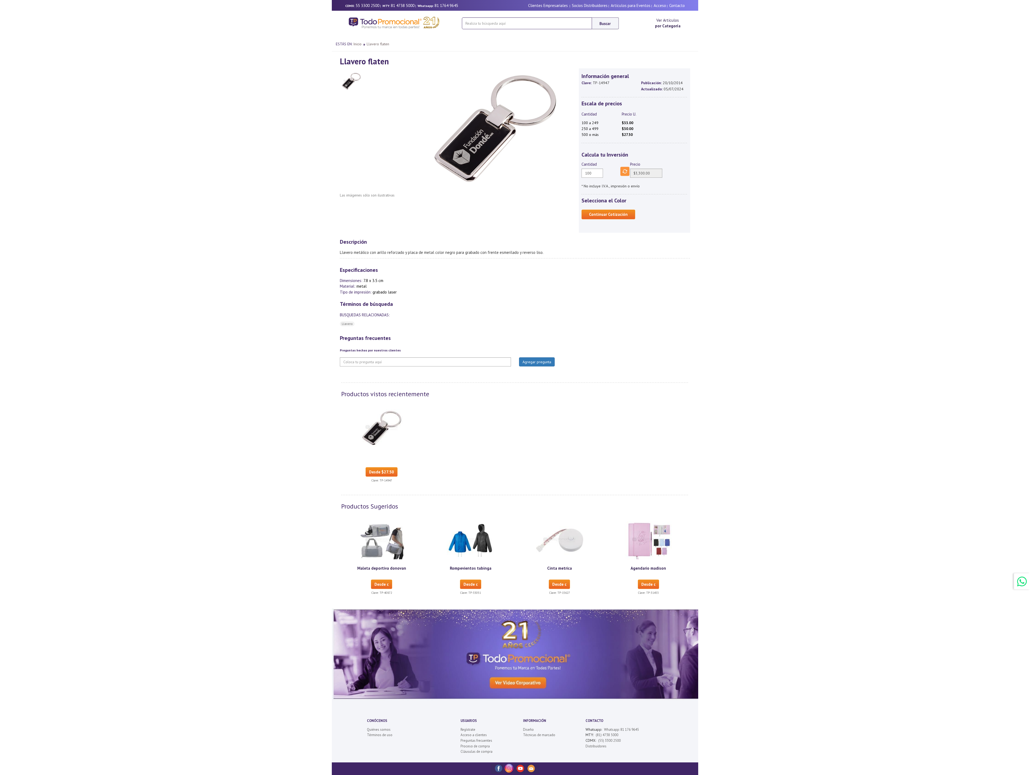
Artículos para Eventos (630, 5)
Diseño (528, 729)
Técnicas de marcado (539, 735)
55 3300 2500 (367, 5)
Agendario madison (648, 568)
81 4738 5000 (402, 5)
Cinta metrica (559, 568)
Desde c (381, 584)
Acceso (660, 5)
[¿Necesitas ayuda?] (1022, 581)
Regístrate (468, 729)
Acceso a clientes (474, 735)
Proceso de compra (475, 746)
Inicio (357, 44)
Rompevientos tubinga (470, 568)
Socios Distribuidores (590, 5)
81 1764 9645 (446, 5)
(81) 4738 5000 (607, 735)
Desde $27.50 (381, 471)
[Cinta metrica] (559, 539)
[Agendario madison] (648, 539)
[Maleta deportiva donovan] (381, 539)
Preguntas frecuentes (476, 740)
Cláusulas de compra (476, 751)
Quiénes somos (379, 729)
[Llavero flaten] (381, 427)
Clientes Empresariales (548, 5)
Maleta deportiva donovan (381, 568)
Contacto (677, 5)
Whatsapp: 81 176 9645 (621, 729)
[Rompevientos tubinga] (470, 539)
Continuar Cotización (608, 214)
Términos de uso (379, 735)
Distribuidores (596, 746)
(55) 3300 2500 (609, 740)
